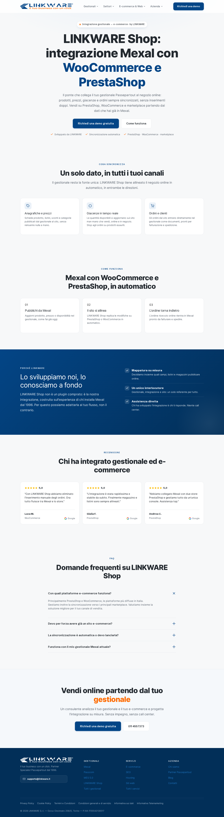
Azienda (155, 6)
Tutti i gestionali (92, 788)
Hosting (130, 777)
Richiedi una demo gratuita (96, 123)
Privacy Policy (27, 803)
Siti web (130, 783)
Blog (170, 777)
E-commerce (133, 766)
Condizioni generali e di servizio (94, 803)
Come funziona (136, 123)
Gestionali (90, 6)
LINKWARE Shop (93, 783)
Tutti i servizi (133, 788)
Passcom (89, 772)
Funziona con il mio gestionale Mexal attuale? (79, 646)
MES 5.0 (88, 777)
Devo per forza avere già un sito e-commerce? (80, 623)
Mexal (87, 766)
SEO (128, 772)
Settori (107, 6)
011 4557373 (136, 726)
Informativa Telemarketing (150, 803)
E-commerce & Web (131, 6)
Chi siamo (173, 766)
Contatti (172, 783)
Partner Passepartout (180, 772)
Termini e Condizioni (64, 803)
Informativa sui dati (124, 803)
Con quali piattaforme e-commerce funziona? (79, 593)
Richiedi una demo (188, 6)
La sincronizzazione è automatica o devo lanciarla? (83, 635)
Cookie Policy (44, 803)
